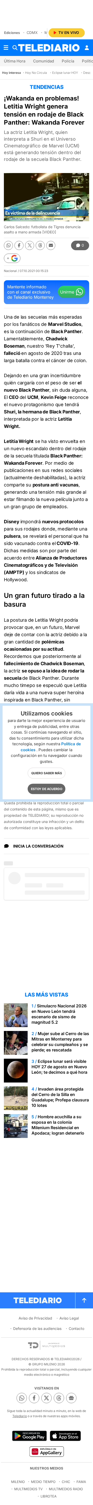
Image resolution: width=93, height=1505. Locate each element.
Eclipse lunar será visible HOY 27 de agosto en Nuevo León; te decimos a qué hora (59, 1067)
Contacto (76, 1328)
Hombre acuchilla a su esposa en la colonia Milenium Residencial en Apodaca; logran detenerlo (58, 1125)
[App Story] (65, 1436)
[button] (12, 258)
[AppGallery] (46, 1451)
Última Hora (14, 61)
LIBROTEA (49, 1496)
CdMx (32, 32)
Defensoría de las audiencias (37, 1328)
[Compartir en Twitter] (29, 245)
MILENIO (18, 1482)
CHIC (66, 1482)
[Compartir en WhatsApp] (8, 245)
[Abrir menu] (6, 47)
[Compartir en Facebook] (19, 245)
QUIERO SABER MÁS (46, 773)
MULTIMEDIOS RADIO (66, 1489)
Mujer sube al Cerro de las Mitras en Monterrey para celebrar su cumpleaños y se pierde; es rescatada (60, 1041)
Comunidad (43, 61)
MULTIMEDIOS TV (28, 1489)
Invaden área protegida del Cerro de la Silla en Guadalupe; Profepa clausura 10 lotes (60, 1097)
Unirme (67, 292)
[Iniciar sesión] (87, 47)
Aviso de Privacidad (35, 1318)
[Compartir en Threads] (40, 245)
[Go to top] (84, 1300)
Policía (68, 61)
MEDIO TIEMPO (43, 1482)
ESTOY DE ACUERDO (46, 789)
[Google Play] (29, 1436)
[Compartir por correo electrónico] (50, 245)
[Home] (49, 48)
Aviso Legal (69, 1318)
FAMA (81, 1482)
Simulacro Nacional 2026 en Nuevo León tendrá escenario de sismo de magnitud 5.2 (59, 1014)
